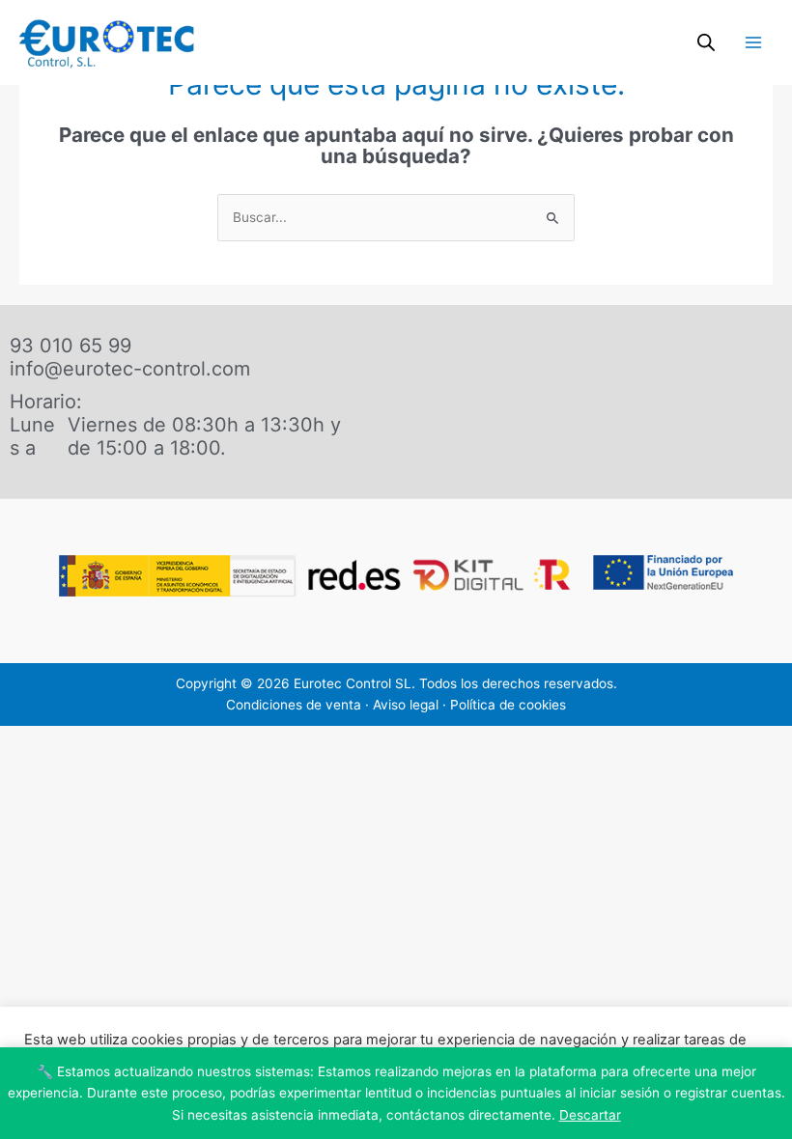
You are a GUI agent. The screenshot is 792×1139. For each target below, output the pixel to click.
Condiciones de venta (293, 704)
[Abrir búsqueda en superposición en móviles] (706, 42)
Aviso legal (405, 704)
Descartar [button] (590, 1115)
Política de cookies (508, 704)
